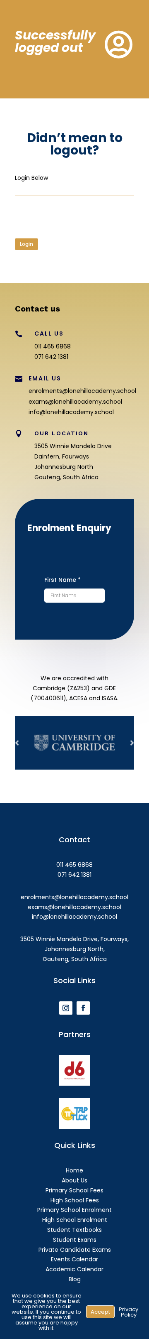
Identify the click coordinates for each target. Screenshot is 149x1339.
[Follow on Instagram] (66, 1008)
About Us (74, 1180)
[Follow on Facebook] (83, 1008)
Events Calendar (74, 1259)
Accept (100, 1312)
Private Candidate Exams (74, 1250)
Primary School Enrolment (74, 1210)
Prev (17, 742)
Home (74, 1170)
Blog (75, 1279)
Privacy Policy (128, 1312)
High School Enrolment (74, 1220)
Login (26, 243)
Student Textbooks (74, 1230)
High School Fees (74, 1200)
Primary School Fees (74, 1190)
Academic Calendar (74, 1269)
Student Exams (74, 1240)
